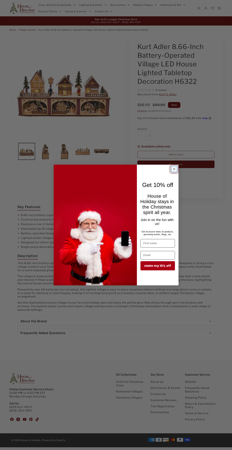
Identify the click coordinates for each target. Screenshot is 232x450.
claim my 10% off (157, 266)
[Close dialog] (174, 169)
